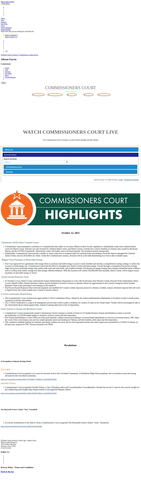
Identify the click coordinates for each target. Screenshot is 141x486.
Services (3, 22)
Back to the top (7, 472)
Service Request (6, 28)
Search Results (5, 29)
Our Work (4, 24)
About (3, 18)
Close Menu (5, 4)
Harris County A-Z (11, 37)
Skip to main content (7, 2)
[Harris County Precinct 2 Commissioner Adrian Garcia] (19, 55)
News (3, 26)
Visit (2, 20)
